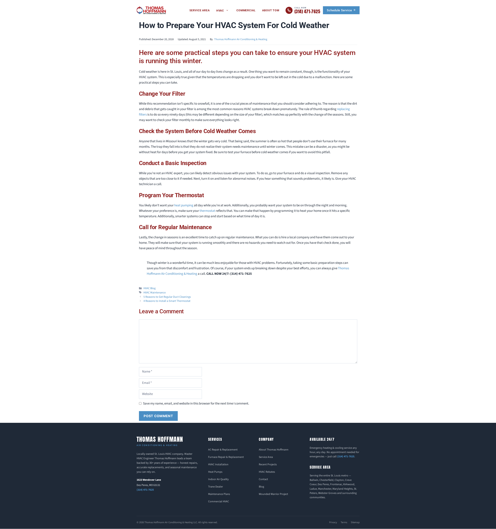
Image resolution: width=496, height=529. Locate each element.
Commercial (246, 10)
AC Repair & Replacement (223, 450)
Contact (263, 479)
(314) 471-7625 (145, 490)
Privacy (333, 522)
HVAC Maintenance (154, 293)
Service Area (199, 10)
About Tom (270, 10)
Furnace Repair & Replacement (226, 457)
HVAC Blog (149, 288)
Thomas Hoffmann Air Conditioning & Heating (240, 39)
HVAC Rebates (267, 472)
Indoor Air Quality (218, 479)
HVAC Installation (218, 464)
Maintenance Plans (219, 494)
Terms (344, 522)
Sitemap (355, 522)
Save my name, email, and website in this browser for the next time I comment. (196, 403)
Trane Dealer (215, 487)
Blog (261, 487)
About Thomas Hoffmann (273, 450)
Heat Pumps (215, 472)
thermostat (208, 210)
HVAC (220, 10)
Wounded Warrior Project (273, 494)
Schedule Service (340, 10)
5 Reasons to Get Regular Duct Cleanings (167, 297)
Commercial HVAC (218, 501)
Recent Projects (268, 464)
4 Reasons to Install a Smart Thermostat (166, 301)
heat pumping (183, 205)
